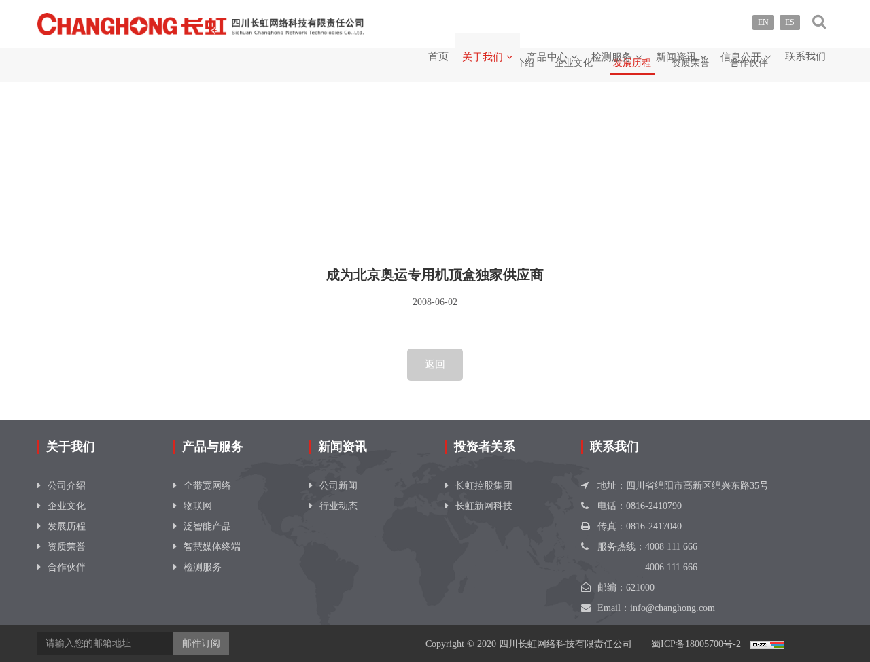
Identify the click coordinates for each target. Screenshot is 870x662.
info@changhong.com (672, 608)
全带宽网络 (207, 486)
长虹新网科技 (483, 506)
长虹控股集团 (483, 486)
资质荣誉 (67, 547)
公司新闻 (338, 486)
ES (790, 22)
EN (763, 22)
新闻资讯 (676, 57)
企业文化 (67, 506)
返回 (435, 364)
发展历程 (67, 526)
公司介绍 (67, 486)
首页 (438, 56)
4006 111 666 (671, 567)
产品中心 (547, 57)
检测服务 (611, 57)
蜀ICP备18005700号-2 (696, 644)
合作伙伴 (67, 567)
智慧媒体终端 (212, 547)
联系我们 (805, 56)
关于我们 (482, 57)
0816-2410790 (654, 506)
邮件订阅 (201, 643)
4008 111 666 (671, 547)
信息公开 (740, 57)
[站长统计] (767, 644)
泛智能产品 (207, 526)
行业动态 (338, 506)
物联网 (198, 506)
